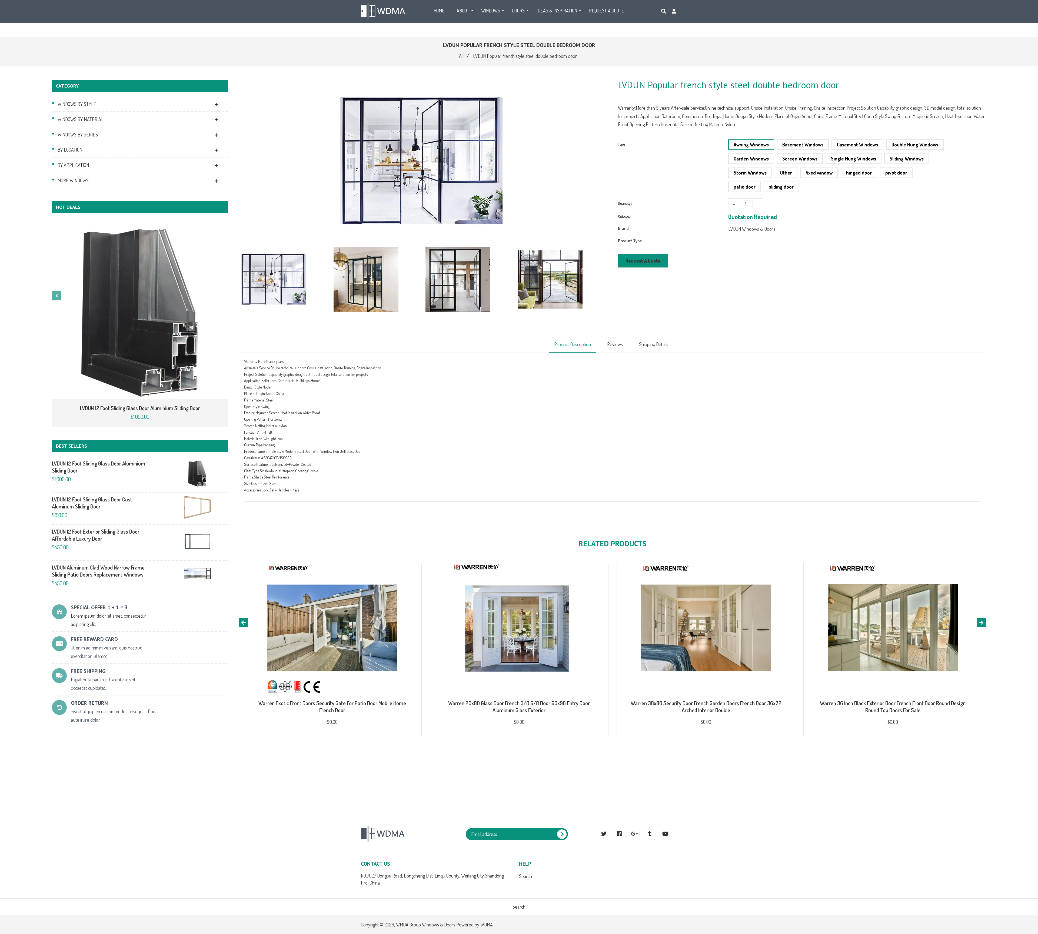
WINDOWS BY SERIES (78, 135)
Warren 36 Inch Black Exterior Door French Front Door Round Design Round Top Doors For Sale (893, 706)
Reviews (615, 344)
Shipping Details (653, 344)
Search (525, 876)
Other (786, 173)
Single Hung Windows (853, 159)
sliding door (781, 187)
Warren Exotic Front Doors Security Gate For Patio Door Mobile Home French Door (332, 706)
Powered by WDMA (474, 925)
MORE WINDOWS (73, 180)
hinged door (859, 173)
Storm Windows (750, 173)
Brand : (624, 228)
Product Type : (630, 240)
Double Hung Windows (914, 145)
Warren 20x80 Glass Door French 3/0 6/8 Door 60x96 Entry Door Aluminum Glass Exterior (519, 706)
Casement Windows (857, 145)
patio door (745, 187)
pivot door (896, 173)
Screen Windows (799, 159)
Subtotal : (625, 217)
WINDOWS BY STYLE (77, 104)
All (461, 56)
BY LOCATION (70, 150)
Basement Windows (802, 145)
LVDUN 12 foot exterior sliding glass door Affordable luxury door (95, 535)
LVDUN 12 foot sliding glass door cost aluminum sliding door (92, 503)
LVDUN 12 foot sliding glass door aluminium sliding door (140, 407)
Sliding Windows (907, 159)
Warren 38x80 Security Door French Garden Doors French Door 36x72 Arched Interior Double (706, 706)
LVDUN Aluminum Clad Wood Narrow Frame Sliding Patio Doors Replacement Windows (98, 571)
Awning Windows (751, 145)
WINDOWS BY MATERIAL (81, 119)
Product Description (572, 344)
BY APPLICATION (73, 165)
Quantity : (625, 203)
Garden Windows (751, 159)
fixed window (819, 173)
